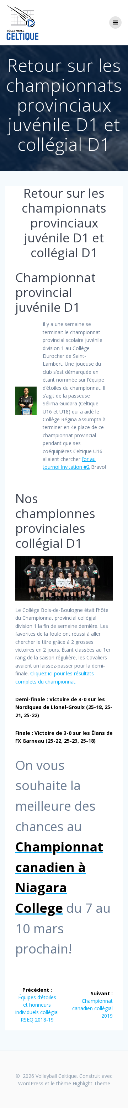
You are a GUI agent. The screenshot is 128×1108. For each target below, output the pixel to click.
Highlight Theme (91, 1083)
